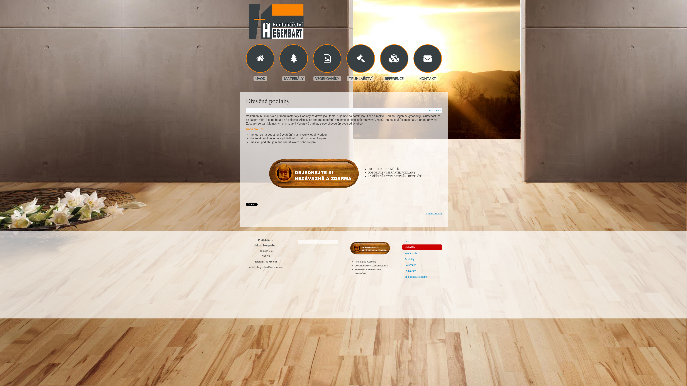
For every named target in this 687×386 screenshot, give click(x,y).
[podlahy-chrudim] (275, 20)
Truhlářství (361, 78)
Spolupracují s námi (416, 276)
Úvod (260, 78)
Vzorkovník (411, 253)
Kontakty (409, 259)
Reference (394, 78)
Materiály (293, 78)
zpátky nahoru (434, 213)
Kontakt (427, 78)
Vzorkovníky (327, 78)
